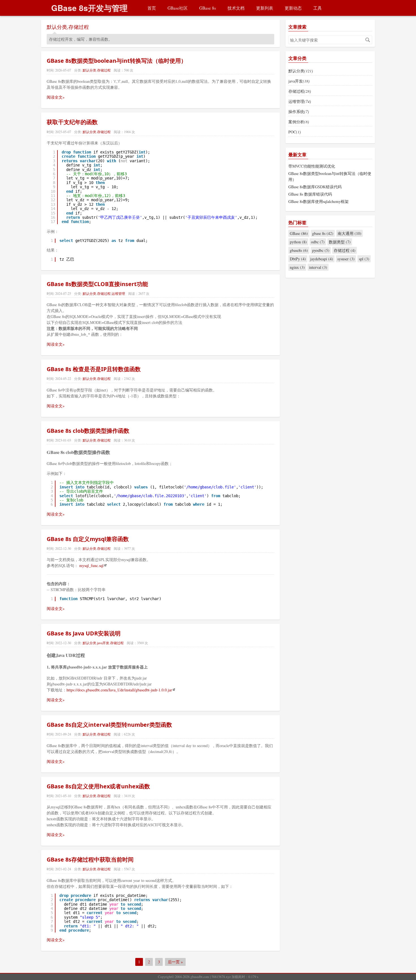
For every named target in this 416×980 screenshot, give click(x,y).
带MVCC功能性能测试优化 (311, 166)
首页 (151, 8)
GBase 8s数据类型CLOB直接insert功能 (97, 284)
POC (294, 132)
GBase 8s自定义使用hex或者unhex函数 (98, 786)
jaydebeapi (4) (321, 258)
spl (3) (364, 258)
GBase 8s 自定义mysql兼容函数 (88, 539)
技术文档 (236, 8)
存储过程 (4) (344, 250)
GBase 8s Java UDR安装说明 (84, 633)
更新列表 (264, 8)
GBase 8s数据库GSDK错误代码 (315, 186)
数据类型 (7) (340, 242)
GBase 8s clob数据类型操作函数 (88, 430)
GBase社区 (178, 8)
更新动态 (293, 8)
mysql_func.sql (91, 565)
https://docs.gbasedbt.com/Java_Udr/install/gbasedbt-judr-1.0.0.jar (119, 690)
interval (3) (318, 267)
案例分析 (298, 121)
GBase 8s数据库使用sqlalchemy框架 (318, 201)
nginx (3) (297, 267)
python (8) (298, 242)
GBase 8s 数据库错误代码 (310, 194)
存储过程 (78, 26)
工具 (317, 8)
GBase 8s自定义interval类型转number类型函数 (109, 724)
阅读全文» (56, 97)
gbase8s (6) (299, 250)
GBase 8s (207, 8)
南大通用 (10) (349, 233)
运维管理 (118, 293)
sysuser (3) (346, 258)
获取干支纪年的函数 (72, 122)
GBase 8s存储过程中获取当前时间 (90, 859)
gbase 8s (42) (322, 233)
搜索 (367, 40)
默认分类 (57, 26)
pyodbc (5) (320, 250)
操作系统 (298, 111)
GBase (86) (299, 233)
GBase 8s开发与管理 (89, 8)
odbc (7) (318, 242)
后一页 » (175, 961)
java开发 (103, 643)
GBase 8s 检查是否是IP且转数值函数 (94, 369)
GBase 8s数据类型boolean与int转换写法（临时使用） (116, 60)
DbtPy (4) (298, 258)
